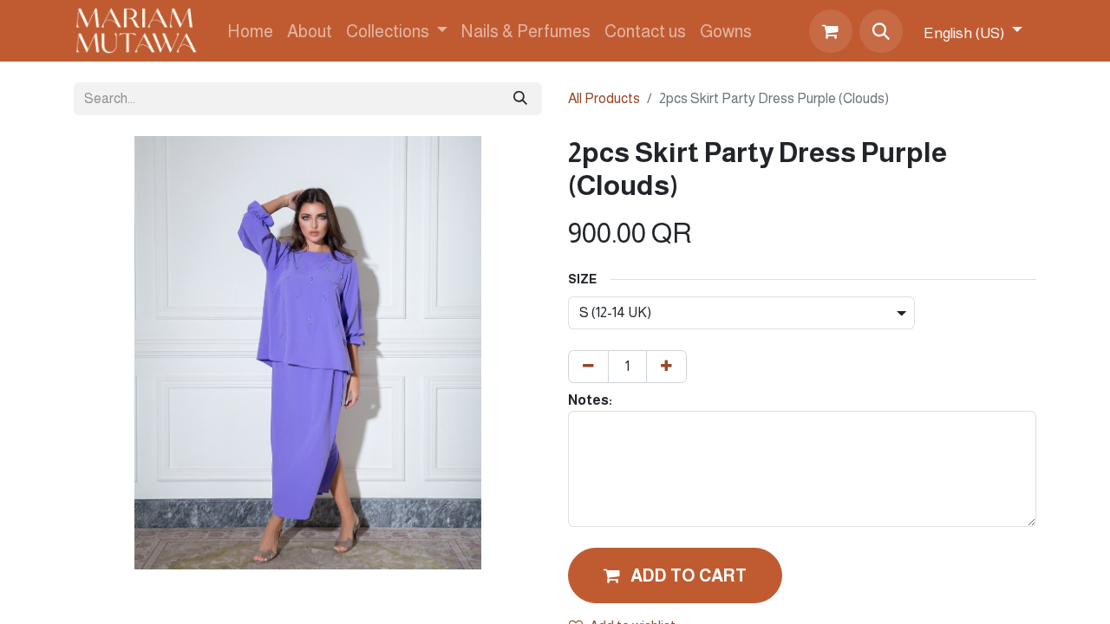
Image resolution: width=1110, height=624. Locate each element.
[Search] (520, 98)
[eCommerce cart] (830, 31)
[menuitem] (250, 31)
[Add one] (666, 366)
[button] (881, 31)
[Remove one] (588, 366)
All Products (604, 98)
